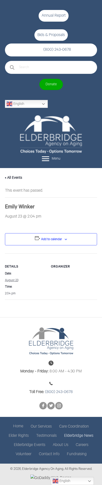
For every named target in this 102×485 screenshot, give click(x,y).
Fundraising (77, 454)
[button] (54, 16)
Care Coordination (74, 426)
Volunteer (23, 454)
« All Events (13, 178)
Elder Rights (19, 436)
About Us (60, 445)
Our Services (41, 426)
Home (18, 426)
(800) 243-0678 (57, 49)
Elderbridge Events (29, 445)
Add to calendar (51, 239)
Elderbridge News (78, 436)
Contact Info (49, 454)
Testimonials (46, 436)
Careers (82, 445)
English (18, 104)
